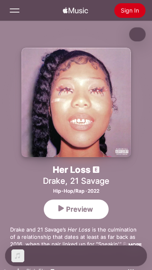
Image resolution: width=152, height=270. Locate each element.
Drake (54, 181)
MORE (135, 245)
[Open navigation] (15, 10)
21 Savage (89, 181)
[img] (75, 10)
